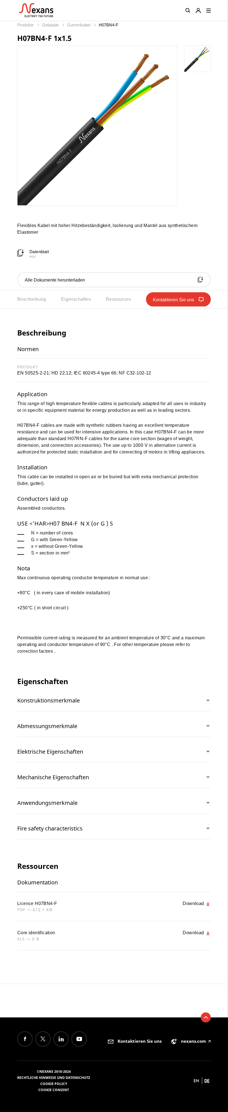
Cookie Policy (53, 1083)
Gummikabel (79, 25)
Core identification (36, 932)
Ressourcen (118, 299)
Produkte (26, 25)
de (206, 1080)
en (196, 1080)
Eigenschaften (76, 299)
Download (194, 903)
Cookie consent (53, 1090)
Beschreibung (31, 299)
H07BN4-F (108, 25)
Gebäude (51, 25)
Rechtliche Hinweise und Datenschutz (53, 1077)
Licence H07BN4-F (37, 903)
